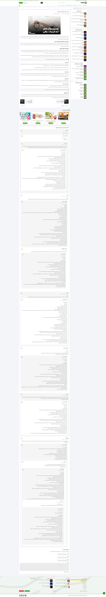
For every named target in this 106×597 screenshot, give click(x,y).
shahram (67, 130)
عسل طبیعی (80, 5)
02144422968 (84, 0)
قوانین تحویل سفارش (28, 0)
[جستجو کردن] (42, 3)
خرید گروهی (63, 5)
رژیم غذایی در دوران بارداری (25, 120)
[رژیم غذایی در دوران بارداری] (25, 116)
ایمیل (68, 556)
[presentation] (69, 118)
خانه (86, 8)
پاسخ (21, 130)
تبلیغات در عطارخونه (83, 579)
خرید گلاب (84, 587)
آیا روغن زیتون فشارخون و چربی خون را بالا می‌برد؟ (38, 121)
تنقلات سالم (84, 582)
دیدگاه (68, 562)
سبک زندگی (83, 8)
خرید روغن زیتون (84, 583)
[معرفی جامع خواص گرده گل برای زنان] (63, 116)
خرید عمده (59, 5)
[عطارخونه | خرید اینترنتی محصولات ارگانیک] (83, 3)
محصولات (84, 5)
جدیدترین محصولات (75, 5)
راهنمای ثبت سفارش (35, 0)
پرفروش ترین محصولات (69, 5)
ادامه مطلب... (63, 123)
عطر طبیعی (84, 588)
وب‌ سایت (67, 559)
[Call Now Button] (104, 593)
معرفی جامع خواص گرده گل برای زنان (64, 120)
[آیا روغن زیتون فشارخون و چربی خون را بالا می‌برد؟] (38, 116)
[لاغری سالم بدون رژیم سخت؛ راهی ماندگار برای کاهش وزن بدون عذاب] (50, 116)
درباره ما (20, 0)
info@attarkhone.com (79, 0)
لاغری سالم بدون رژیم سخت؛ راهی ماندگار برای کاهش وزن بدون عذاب (51, 121)
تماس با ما (23, 0)
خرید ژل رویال (84, 586)
